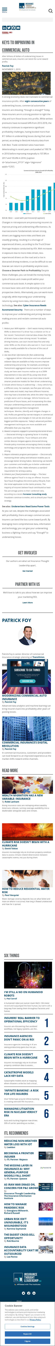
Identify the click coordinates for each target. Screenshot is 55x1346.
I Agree (27, 1341)
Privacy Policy (35, 1320)
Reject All (27, 1334)
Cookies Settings (27, 1326)
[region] (27, 1324)
